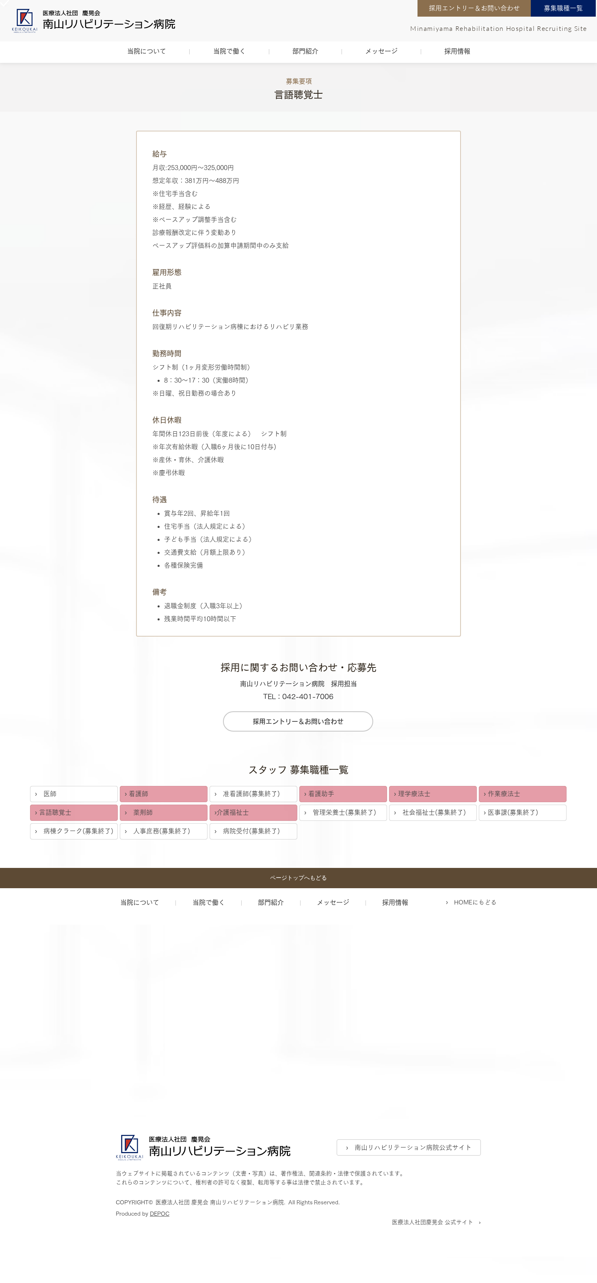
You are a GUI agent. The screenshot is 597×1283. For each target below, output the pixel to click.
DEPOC (159, 1213)
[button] (146, 51)
